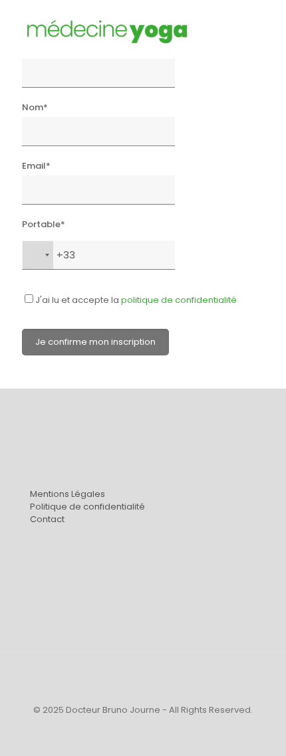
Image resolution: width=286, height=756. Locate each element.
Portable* (43, 224)
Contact (47, 519)
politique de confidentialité (179, 300)
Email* (36, 165)
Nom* (35, 107)
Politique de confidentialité (87, 506)
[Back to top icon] (143, 680)
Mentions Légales (67, 494)
